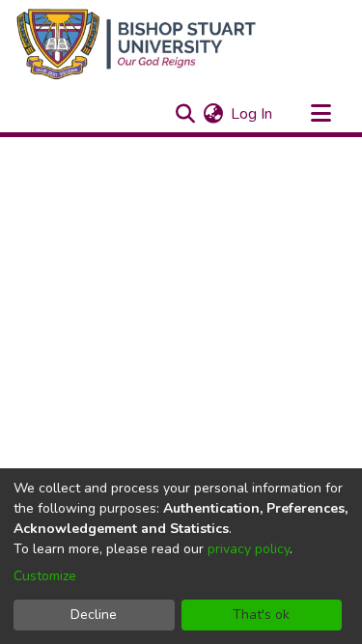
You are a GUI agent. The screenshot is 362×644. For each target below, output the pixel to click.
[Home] (136, 44)
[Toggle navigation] (320, 114)
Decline (93, 614)
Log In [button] (252, 114)
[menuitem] (213, 114)
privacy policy (249, 549)
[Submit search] (185, 114)
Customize (45, 576)
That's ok (261, 614)
